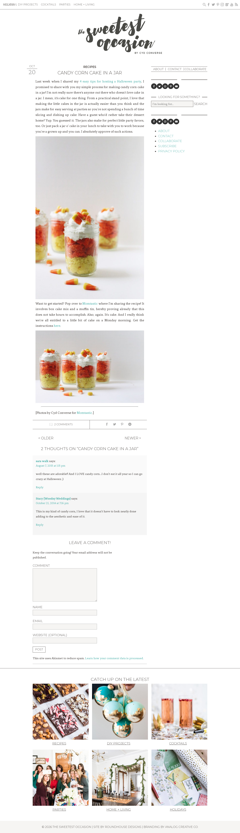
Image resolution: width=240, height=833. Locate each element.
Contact (174, 69)
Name (38, 607)
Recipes (90, 67)
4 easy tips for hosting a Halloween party (110, 81)
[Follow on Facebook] (154, 86)
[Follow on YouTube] (176, 86)
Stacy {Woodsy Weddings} (53, 498)
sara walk (42, 461)
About (158, 69)
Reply (39, 487)
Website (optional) (50, 635)
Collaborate (195, 69)
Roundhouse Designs (123, 827)
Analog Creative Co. (181, 827)
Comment (41, 566)
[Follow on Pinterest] (171, 86)
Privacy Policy (171, 151)
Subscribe (167, 146)
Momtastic (90, 304)
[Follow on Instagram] (165, 86)
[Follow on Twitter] (159, 86)
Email (38, 621)
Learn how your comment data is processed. (114, 658)
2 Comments (63, 424)
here (57, 326)
